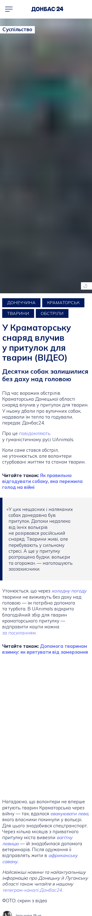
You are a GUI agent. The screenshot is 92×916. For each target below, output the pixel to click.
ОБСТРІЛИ (52, 313)
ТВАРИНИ (18, 313)
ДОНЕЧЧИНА (21, 302)
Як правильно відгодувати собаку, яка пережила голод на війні (42, 481)
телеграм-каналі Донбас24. (32, 890)
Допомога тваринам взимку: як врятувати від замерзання (45, 649)
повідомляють (35, 433)
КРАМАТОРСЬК (63, 302)
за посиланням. (19, 633)
